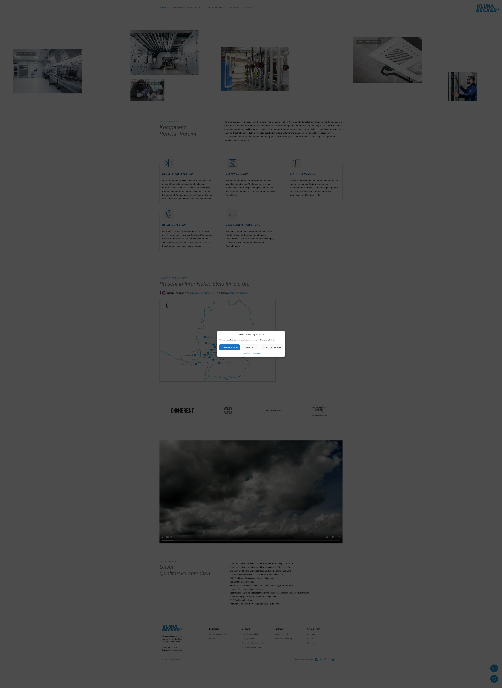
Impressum (257, 353)
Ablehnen (250, 347)
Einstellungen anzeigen (271, 347)
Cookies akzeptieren (229, 347)
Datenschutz (245, 353)
